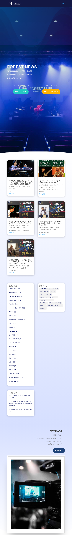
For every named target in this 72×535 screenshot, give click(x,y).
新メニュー (58, 305)
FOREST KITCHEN (51, 91)
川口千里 (11, 350)
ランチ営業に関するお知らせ (17, 409)
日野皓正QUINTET (14, 300)
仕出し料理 (58, 303)
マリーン (11, 315)
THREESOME (13, 331)
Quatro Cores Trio (14, 268)
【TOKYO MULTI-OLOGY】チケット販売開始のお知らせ (50, 181)
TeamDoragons (13, 373)
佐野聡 (11, 327)
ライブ (51, 300)
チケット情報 (44, 291)
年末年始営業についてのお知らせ (18, 395)
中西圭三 (11, 312)
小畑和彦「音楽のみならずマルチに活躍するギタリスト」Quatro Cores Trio (51, 223)
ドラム (52, 291)
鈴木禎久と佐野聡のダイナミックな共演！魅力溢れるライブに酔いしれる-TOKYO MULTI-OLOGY (21, 182)
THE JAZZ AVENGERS (15, 296)
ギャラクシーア (13, 346)
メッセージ (43, 300)
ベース (54, 297)
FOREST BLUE (20, 91)
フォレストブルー (45, 297)
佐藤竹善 (11, 362)
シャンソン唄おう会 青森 (16, 308)
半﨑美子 (11, 370)
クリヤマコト (12, 323)
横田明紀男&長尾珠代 (15, 377)
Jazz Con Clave (13, 304)
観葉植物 (43, 308)
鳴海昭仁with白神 (14, 381)
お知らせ (55, 288)
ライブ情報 (22, 186)
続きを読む (12, 193)
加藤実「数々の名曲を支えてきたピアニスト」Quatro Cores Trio (21, 222)
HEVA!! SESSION (45, 288)
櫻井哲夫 (11, 366)
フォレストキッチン (46, 294)
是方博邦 (11, 354)
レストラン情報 (13, 342)
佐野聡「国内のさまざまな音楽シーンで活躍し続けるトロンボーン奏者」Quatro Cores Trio (21, 261)
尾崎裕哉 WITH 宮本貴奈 (16, 319)
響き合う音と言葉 (14, 292)
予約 (51, 303)
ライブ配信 (44, 303)
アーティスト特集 (20, 227)
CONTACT (60, 450)
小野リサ (11, 358)
